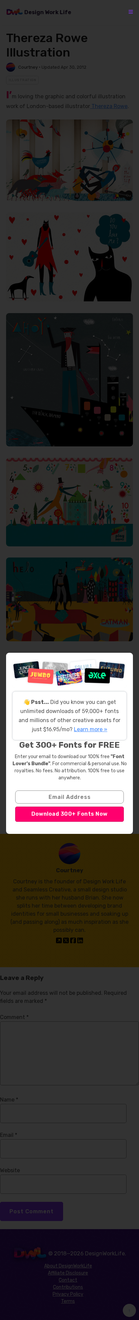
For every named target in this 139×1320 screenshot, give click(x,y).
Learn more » (90, 729)
